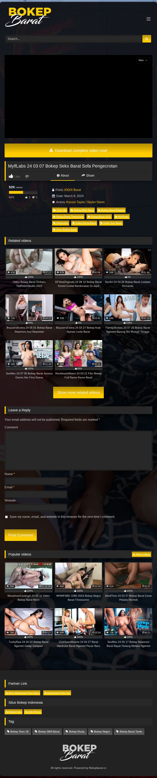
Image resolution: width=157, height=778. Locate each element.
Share (89, 175)
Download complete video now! (81, 150)
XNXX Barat (72, 189)
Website (10, 500)
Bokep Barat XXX (101, 216)
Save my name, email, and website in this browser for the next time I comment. (62, 516)
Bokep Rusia (76, 731)
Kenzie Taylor (75, 202)
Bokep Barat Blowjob (112, 210)
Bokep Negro (102, 731)
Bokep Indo (15, 711)
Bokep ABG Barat (84, 210)
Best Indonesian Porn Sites (24, 692)
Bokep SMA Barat (49, 731)
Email (9, 487)
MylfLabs (123, 216)
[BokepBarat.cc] (78, 17)
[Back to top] (145, 766)
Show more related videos (78, 392)
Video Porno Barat (86, 223)
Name (10, 474)
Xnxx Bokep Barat (66, 229)
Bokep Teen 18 (19, 731)
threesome (62, 223)
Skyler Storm (96, 202)
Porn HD (61, 210)
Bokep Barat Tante (131, 731)
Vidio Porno (34, 711)
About (64, 175)
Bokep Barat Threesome (69, 216)
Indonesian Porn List (58, 692)
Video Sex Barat (112, 223)
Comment (11, 427)
